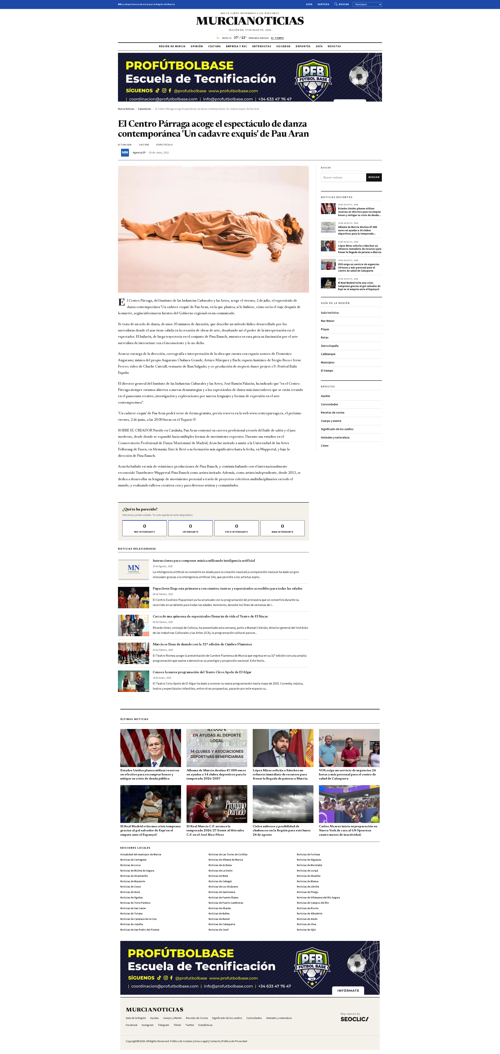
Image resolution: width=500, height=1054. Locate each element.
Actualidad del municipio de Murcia (140, 854)
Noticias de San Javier (133, 908)
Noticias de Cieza (130, 886)
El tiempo (327, 371)
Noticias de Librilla (308, 886)
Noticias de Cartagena (133, 860)
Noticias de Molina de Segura (137, 870)
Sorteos (323, 4)
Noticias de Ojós (306, 930)
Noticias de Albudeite (309, 913)
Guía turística (330, 313)
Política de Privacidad (234, 1041)
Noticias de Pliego (307, 892)
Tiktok (177, 1025)
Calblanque (328, 354)
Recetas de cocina (332, 413)
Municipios (328, 362)
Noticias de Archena (220, 865)
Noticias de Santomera (222, 892)
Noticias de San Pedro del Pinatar (139, 930)
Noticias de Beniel (219, 919)
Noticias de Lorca (130, 865)
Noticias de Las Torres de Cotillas (228, 854)
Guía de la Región (136, 1018)
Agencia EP (139, 153)
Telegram (163, 1025)
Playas (325, 329)
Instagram (148, 1025)
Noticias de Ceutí (219, 930)
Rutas (325, 338)
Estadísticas (205, 1025)
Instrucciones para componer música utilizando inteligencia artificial (204, 560)
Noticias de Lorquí (307, 870)
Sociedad (283, 46)
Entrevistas (261, 46)
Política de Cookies (181, 1041)
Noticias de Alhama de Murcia (226, 860)
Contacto (214, 1041)
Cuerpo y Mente (172, 1018)
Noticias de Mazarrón (132, 881)
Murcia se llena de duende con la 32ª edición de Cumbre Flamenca (202, 644)
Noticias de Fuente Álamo (223, 897)
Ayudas (325, 396)
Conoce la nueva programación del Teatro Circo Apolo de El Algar (202, 672)
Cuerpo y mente (331, 421)
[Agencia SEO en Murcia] (355, 1017)
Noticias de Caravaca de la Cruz (138, 919)
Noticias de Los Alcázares (223, 886)
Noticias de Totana (131, 913)
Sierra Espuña (329, 346)
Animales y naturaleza (335, 438)
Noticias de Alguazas (309, 860)
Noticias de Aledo (307, 919)
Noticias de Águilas (131, 897)
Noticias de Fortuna (308, 854)
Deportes (303, 46)
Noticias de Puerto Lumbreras (226, 903)
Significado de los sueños (337, 429)
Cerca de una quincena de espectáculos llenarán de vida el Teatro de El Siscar (210, 616)
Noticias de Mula (218, 876)
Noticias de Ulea (306, 924)
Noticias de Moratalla (309, 865)
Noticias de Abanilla (308, 876)
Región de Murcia (172, 46)
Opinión (197, 46)
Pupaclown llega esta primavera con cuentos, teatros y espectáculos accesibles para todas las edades (227, 588)
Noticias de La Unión (220, 870)
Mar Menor (328, 321)
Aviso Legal (201, 1041)
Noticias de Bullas (219, 913)
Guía (309, 4)
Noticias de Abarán (220, 908)
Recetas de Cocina (197, 1018)
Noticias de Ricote (307, 908)
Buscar (344, 4)
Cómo (325, 446)
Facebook (132, 1025)
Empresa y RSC (236, 46)
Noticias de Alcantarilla (134, 876)
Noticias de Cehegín (220, 881)
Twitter (189, 1025)
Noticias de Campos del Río (313, 903)
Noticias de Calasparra (222, 924)
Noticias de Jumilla (131, 924)
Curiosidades (329, 404)
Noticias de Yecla (130, 892)
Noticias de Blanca (307, 881)
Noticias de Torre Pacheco (135, 903)
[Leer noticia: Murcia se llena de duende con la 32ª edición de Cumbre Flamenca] (133, 653)
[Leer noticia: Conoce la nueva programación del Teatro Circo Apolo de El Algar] (133, 681)
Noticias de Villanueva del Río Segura (318, 897)
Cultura (214, 46)
